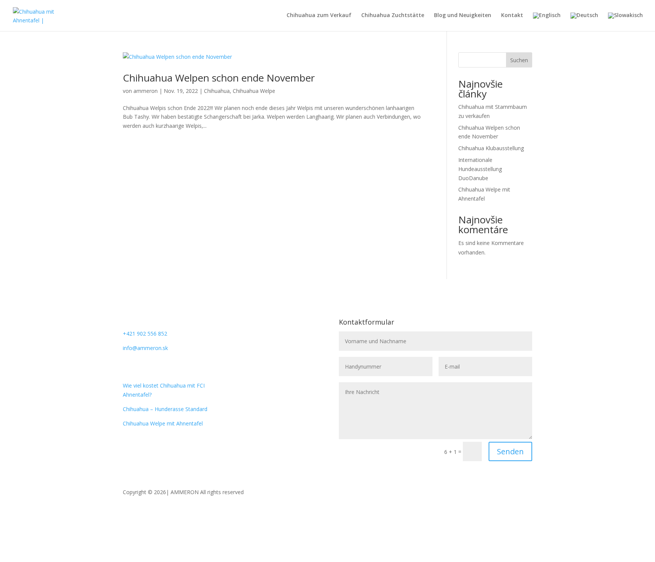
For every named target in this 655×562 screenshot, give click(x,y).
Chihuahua (217, 90)
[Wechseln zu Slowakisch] (625, 22)
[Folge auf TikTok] (282, 347)
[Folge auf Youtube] (267, 347)
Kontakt (512, 16)
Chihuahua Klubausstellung (491, 148)
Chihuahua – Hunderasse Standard (165, 409)
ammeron (145, 90)
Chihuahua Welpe (254, 90)
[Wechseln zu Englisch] (547, 22)
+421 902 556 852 (145, 333)
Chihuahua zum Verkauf (319, 16)
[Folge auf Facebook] (237, 347)
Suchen (519, 60)
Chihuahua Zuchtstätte (392, 16)
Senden (510, 451)
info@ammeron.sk (145, 348)
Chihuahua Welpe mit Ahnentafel (163, 423)
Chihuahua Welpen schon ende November (219, 78)
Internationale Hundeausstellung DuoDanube (480, 169)
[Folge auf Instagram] (252, 347)
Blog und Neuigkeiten (462, 16)
